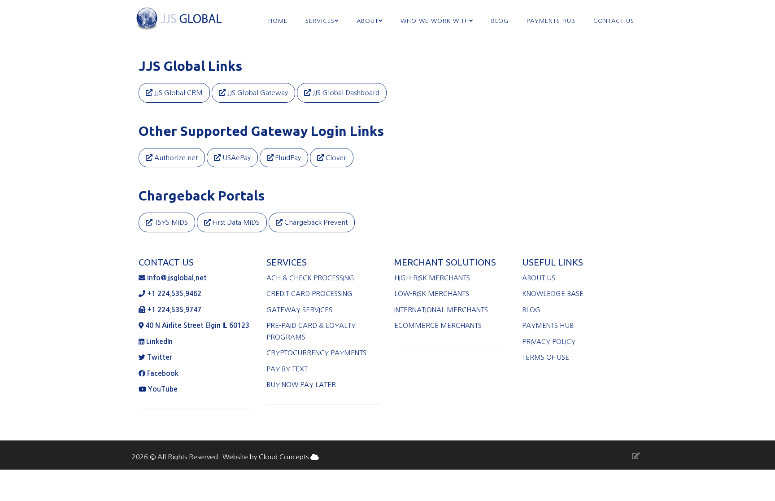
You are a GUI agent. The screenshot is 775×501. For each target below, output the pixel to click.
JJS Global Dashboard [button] (345, 92)
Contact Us (613, 21)
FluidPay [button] (287, 157)
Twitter (159, 357)
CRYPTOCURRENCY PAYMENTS (316, 352)
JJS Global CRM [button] (177, 92)
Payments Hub (551, 21)
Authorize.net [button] (175, 157)
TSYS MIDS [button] (170, 222)
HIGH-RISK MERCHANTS (434, 277)
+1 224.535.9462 (173, 293)
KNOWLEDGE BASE (553, 293)
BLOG (532, 309)
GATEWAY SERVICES (300, 309)
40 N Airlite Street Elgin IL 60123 (196, 325)
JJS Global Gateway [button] (257, 92)
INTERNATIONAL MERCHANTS (443, 309)
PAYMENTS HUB (548, 325)
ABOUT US (539, 277)
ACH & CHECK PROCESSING (311, 277)
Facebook (163, 373)
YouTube (162, 389)
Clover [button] (335, 157)
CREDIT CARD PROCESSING (310, 293)
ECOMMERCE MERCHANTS (438, 325)
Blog (500, 21)
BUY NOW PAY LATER (301, 384)
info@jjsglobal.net (177, 277)
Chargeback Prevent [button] (315, 222)
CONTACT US (166, 262)
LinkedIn (159, 341)
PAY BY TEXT (287, 369)
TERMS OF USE (545, 357)
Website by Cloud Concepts (266, 456)
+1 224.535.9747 (173, 309)
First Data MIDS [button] (235, 222)
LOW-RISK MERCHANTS (433, 293)
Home (277, 21)
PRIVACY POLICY (549, 341)
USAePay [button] (236, 157)
